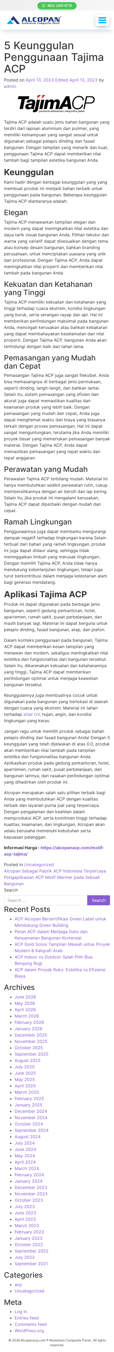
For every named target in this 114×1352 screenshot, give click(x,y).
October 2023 (29, 1200)
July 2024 (25, 1143)
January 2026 (28, 1028)
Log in (21, 1311)
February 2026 (29, 1022)
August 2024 (28, 1136)
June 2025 (25, 1073)
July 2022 (25, 1257)
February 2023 (29, 1232)
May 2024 (25, 1155)
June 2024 (25, 1149)
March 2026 (27, 1016)
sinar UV (31, 714)
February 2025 (29, 1098)
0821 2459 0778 (58, 6)
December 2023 (31, 1187)
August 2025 (28, 1060)
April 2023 (25, 1219)
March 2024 (27, 1168)
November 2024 (31, 1117)
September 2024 (32, 1130)
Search (11, 890)
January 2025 (28, 1104)
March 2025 (27, 1092)
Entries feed (27, 1318)
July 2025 (25, 1066)
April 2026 (25, 1009)
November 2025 (31, 1041)
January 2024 (28, 1181)
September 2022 (32, 1251)
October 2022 (29, 1244)
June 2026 (25, 997)
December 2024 (31, 1111)
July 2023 (25, 1206)
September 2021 (31, 1263)
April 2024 (25, 1162)
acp (18, 1284)
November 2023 (31, 1193)
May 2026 (25, 1003)
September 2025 (32, 1054)
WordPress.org (29, 1330)
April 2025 (25, 1085)
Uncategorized (39, 864)
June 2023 (25, 1212)
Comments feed (31, 1324)
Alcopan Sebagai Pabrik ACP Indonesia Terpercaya (55, 871)
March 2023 (27, 1225)
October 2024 (29, 1124)
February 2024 (29, 1174)
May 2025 (25, 1079)
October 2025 (29, 1047)
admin (10, 86)
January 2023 (28, 1238)
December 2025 (31, 1035)
